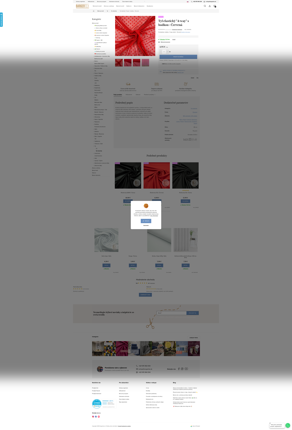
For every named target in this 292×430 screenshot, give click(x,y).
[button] (288, 425)
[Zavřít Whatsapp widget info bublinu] (270, 423)
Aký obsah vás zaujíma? (156, 213)
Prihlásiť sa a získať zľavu (160, 228)
